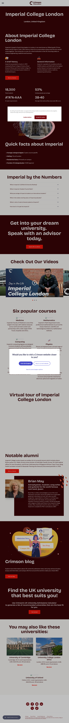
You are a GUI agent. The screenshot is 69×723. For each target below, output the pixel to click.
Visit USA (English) (26, 363)
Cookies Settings (27, 117)
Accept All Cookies (40, 117)
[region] (34, 114)
